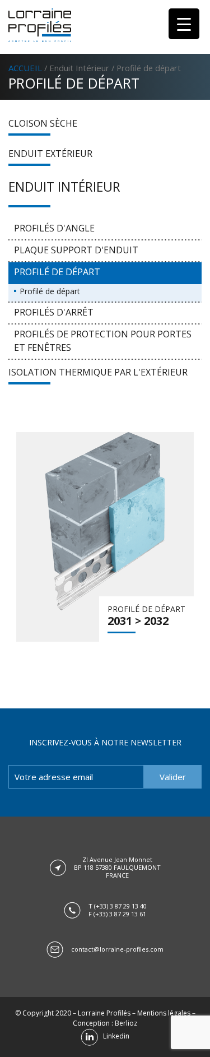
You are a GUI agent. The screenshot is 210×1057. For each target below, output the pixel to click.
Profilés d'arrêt (54, 312)
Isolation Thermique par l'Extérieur (98, 372)
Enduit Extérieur (50, 153)
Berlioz (126, 1023)
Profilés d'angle (54, 228)
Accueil (25, 67)
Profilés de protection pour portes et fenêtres (103, 341)
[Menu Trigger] (184, 23)
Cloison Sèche (42, 123)
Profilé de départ (57, 272)
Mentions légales (163, 1013)
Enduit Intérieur (79, 67)
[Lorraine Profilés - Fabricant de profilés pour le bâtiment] (39, 25)
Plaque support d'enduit (76, 250)
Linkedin (113, 1036)
